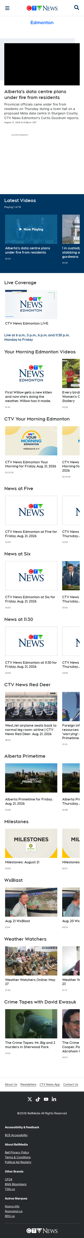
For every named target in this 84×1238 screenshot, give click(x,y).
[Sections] (7, 8)
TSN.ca (10, 1189)
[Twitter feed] (29, 1099)
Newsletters (28, 1084)
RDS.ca (10, 1216)
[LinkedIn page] (54, 1099)
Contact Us (70, 1084)
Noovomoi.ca (13, 1211)
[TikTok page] (37, 1099)
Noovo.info (12, 1206)
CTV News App (50, 1084)
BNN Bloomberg (16, 1184)
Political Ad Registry (18, 1162)
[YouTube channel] (46, 1099)
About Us (11, 1084)
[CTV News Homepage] (42, 8)
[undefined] (31, 237)
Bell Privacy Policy (17, 1152)
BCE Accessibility (16, 1135)
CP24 (8, 1179)
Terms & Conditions (18, 1157)
